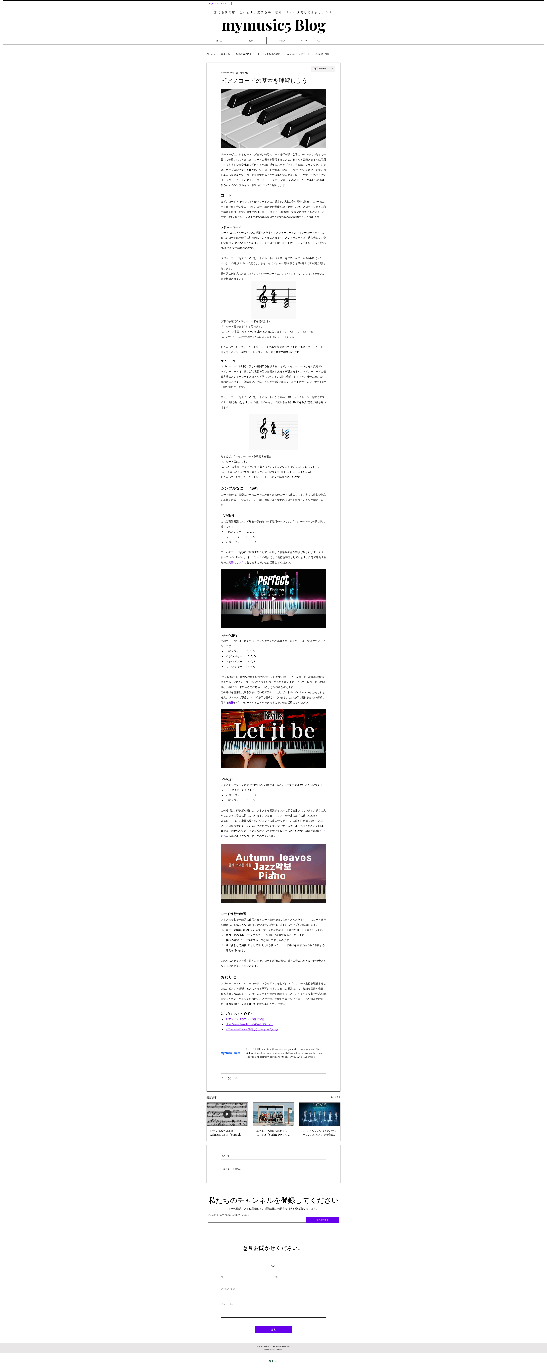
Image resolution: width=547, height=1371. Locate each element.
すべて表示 (335, 1097)
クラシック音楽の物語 (268, 54)
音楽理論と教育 (244, 54)
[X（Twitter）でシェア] (229, 1078)
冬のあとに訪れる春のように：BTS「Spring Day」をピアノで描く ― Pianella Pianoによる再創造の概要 (273, 1132)
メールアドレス (228, 1289)
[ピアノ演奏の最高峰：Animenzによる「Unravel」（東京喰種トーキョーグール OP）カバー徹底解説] (227, 1114)
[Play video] (273, 598)
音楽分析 (225, 54)
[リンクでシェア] (236, 1078)
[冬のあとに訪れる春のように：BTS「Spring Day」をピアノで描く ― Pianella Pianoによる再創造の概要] (273, 1114)
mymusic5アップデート (298, 54)
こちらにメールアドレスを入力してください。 (229, 1215)
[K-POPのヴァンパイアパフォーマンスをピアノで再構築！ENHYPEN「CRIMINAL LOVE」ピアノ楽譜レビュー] (319, 1114)
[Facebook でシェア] (222, 1078)
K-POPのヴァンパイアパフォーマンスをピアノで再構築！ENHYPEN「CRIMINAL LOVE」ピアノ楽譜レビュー (320, 1132)
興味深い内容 (322, 54)
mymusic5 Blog (274, 24)
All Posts (211, 54)
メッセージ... (227, 1304)
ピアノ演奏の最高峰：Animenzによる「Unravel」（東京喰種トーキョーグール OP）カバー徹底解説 (226, 1132)
